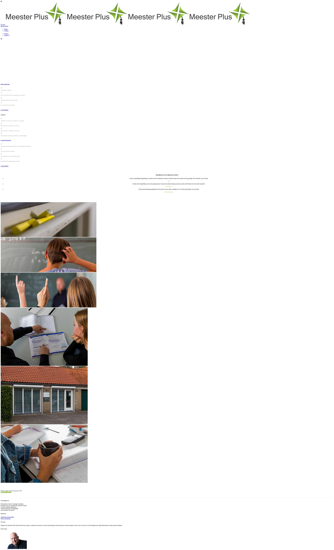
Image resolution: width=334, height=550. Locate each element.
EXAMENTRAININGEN (6, 140)
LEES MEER (4, 110)
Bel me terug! (4, 26)
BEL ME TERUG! (6, 492)
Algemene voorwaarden (7, 517)
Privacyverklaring (5, 518)
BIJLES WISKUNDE (5, 84)
